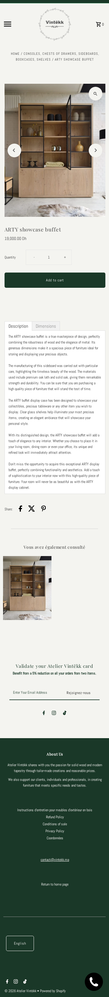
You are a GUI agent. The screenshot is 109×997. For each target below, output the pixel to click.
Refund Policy (55, 817)
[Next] (95, 150)
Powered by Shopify (53, 990)
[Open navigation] (19, 24)
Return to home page (54, 884)
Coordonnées (55, 838)
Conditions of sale (55, 824)
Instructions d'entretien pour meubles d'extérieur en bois (54, 810)
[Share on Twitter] (31, 509)
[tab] (18, 326)
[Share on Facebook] (20, 509)
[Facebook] (44, 714)
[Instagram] (54, 714)
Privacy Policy (54, 831)
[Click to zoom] (95, 93)
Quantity (10, 257)
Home (15, 53)
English (20, 943)
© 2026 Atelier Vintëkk (21, 990)
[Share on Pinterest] (43, 509)
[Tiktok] (64, 714)
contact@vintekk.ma (55, 859)
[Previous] (14, 150)
